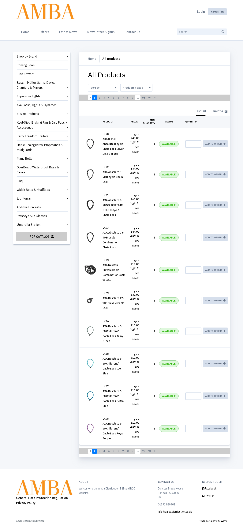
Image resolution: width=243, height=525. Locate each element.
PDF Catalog (40, 236)
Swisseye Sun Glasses (32, 216)
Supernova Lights (28, 96)
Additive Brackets (29, 207)
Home (26, 32)
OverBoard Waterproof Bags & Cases (38, 169)
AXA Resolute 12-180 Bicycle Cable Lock (113, 303)
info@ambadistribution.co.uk (175, 511)
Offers (44, 32)
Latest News (68, 32)
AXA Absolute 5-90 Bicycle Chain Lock (113, 177)
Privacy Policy (26, 503)
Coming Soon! (26, 65)
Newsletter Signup (101, 32)
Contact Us (132, 32)
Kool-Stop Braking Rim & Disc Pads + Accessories (42, 125)
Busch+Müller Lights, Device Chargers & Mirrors (36, 85)
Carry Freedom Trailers (32, 136)
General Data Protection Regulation (42, 498)
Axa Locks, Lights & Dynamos (37, 105)
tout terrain (24, 198)
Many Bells (24, 158)
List (199, 111)
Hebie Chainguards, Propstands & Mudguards (40, 147)
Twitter (209, 495)
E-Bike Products (28, 114)
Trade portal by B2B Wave (213, 520)
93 (143, 97)
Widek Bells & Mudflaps (33, 190)
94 (149, 97)
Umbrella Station (28, 225)
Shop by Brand (27, 56)
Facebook (210, 488)
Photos (218, 111)
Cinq (20, 181)
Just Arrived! (25, 74)
